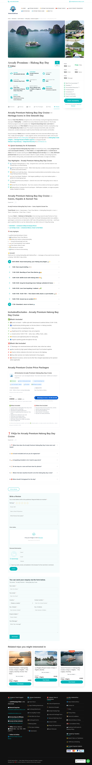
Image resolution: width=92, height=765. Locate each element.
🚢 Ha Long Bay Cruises (33, 712)
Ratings (12, 503)
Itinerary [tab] (21, 106)
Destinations (49, 86)
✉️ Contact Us (70, 705)
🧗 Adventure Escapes (53, 707)
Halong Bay (25, 137)
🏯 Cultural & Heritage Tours (54, 714)
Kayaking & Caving (19, 98)
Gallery (79, 55)
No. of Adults (13, 607)
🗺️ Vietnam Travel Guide (38, 11)
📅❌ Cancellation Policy (73, 723)
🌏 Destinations (25, 11)
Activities (16, 94)
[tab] (17, 664)
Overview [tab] (12, 106)
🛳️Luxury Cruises (51, 721)
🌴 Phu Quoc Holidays (33, 727)
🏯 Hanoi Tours (31, 702)
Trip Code (16, 72)
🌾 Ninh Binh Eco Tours (33, 716)
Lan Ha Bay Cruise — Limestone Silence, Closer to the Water (26, 228)
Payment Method (33, 86)
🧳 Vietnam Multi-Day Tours (54, 718)
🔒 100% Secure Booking (73, 742)
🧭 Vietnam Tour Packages (47, 8)
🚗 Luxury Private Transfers (74, 8)
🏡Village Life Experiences (54, 725)
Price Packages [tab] (39, 106)
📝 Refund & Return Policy (74, 720)
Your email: (13, 593)
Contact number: (39, 600)
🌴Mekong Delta (31, 723)
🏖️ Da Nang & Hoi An (33, 720)
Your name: (13, 586)
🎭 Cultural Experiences (53, 703)
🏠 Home (23, 8)
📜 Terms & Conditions (73, 716)
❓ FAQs (69, 709)
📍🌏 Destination (32, 731)
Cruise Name (32, 71)
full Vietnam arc (42, 141)
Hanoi (19, 137)
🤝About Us (49, 11)
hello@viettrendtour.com (14, 713)
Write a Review (13, 489)
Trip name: (13, 582)
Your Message (14, 621)
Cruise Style (16, 79)
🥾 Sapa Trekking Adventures (35, 705)
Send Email (15, 636)
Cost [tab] (29, 106)
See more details (19, 676)
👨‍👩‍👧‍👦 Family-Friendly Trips (53, 711)
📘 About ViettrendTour (73, 702)
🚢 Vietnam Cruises (33, 8)
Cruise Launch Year (50, 79)
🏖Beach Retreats (52, 729)
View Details (20, 684)
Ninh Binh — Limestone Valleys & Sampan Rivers (23, 226)
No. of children (38, 607)
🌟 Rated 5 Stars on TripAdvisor (75, 738)
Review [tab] (57, 106)
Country (12, 600)
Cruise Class (48, 72)
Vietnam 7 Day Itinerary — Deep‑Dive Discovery (21, 141)
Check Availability (73, 100)
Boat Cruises (17, 96)
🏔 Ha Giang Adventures (34, 709)
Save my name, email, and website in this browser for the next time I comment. (32, 565)
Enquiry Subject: (14, 614)
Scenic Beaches (18, 99)
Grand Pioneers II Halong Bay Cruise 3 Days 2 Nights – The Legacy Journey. (70, 669)
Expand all (10, 202)
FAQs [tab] (49, 106)
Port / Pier (16, 86)
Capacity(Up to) (33, 79)
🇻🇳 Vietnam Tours (60, 8)
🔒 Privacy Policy (71, 712)
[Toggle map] (29, 664)
